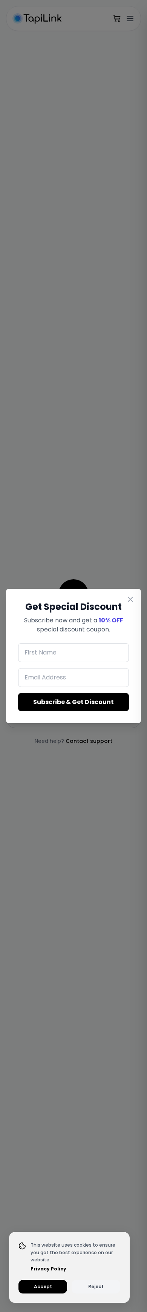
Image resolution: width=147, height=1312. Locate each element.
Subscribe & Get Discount (73, 702)
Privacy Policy (48, 1269)
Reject (96, 1286)
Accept (43, 1286)
